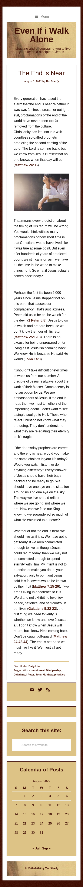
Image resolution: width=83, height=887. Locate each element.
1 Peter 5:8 (36, 320)
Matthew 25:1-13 (28, 337)
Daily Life (34, 666)
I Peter (30, 674)
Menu (44, 16)
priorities (59, 674)
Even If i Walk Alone (41, 35)
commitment (37, 670)
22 (24, 823)
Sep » (46, 848)
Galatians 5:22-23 (42, 608)
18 (50, 814)
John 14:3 (33, 359)
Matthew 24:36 (26, 165)
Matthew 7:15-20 (46, 586)
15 (24, 814)
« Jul (36, 848)
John (39, 674)
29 (24, 832)
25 (50, 823)
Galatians (19, 674)
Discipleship (53, 670)
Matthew (48, 674)
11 (50, 805)
